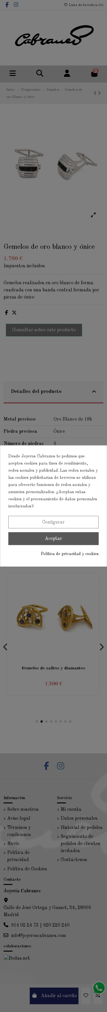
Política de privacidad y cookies (70, 554)
